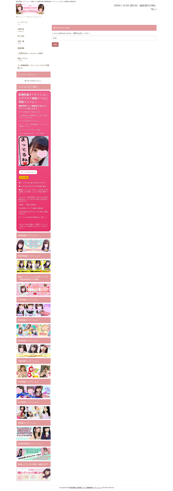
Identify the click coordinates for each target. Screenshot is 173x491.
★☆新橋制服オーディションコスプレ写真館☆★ (33, 66)
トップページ (23, 22)
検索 (55, 44)
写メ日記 (21, 36)
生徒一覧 (21, 41)
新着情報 (21, 48)
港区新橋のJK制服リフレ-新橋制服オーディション (86, 487)
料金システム (23, 58)
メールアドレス (23, 168)
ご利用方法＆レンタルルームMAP (30, 53)
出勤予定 (21, 29)
